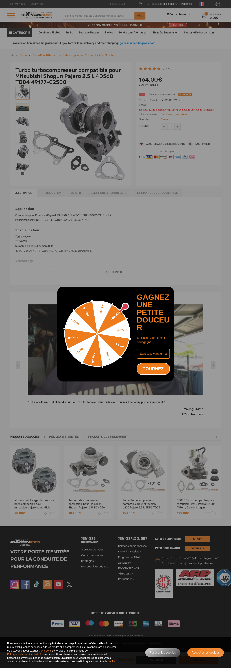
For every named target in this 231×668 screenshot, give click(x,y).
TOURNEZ (153, 368)
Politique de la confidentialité (24, 654)
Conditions (45, 650)
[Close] (169, 291)
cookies (112, 661)
